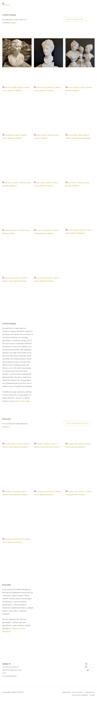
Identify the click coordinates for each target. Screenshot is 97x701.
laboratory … (6, 427)
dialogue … (14, 23)
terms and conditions (80, 695)
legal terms (66, 692)
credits (92, 695)
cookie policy (89, 692)
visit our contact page (22, 401)
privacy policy (77, 692)
